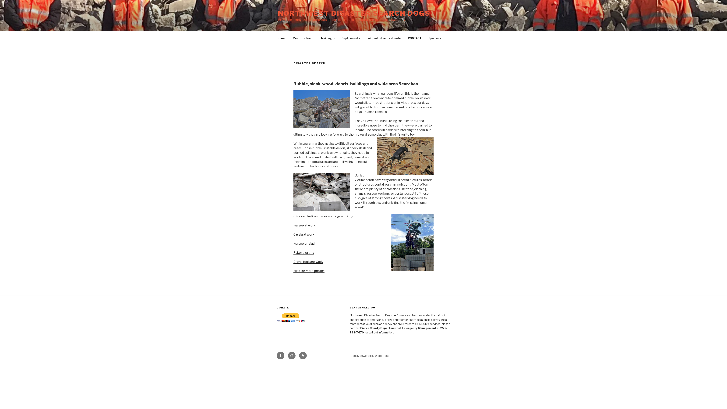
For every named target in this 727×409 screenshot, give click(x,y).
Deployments (351, 38)
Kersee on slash (304, 243)
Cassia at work (303, 234)
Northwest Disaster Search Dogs (354, 13)
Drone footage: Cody (308, 262)
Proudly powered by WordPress (369, 355)
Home (281, 38)
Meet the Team (303, 38)
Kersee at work (304, 225)
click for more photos (308, 271)
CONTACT (414, 38)
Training (326, 38)
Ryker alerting (303, 252)
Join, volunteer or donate (384, 38)
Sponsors (435, 38)
